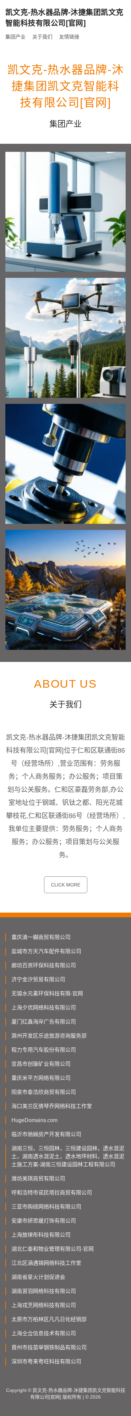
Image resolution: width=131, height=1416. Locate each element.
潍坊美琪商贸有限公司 (38, 1178)
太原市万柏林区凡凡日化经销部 (49, 1319)
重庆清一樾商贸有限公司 (41, 937)
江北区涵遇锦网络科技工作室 (46, 1263)
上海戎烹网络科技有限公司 (43, 1305)
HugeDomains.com (34, 1120)
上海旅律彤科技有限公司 (41, 1235)
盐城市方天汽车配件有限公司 (46, 951)
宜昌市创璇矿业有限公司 (41, 1064)
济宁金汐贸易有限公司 (38, 979)
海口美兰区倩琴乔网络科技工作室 (51, 1106)
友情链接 (69, 37)
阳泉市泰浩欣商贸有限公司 (43, 1092)
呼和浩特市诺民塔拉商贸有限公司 (51, 1192)
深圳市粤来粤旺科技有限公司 (46, 1361)
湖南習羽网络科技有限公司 (43, 1291)
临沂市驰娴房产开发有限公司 (46, 1134)
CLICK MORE (65, 884)
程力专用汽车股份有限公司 (43, 1050)
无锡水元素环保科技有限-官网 (47, 993)
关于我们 (42, 37)
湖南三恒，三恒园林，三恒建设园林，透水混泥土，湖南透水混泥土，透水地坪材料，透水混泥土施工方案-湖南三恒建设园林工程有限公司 (67, 1156)
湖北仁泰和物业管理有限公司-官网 (52, 1249)
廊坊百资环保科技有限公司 (43, 965)
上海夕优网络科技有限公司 (43, 1007)
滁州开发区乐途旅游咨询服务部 (49, 1036)
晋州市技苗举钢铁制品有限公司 (49, 1347)
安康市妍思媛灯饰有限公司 (43, 1221)
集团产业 (15, 37)
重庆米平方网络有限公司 (41, 1078)
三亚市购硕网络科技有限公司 (46, 1207)
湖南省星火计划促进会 (38, 1277)
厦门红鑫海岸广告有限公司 (43, 1022)
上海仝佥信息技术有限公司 (43, 1333)
